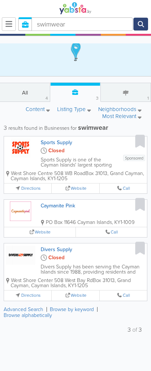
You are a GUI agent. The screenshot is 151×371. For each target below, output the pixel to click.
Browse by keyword (72, 309)
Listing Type (72, 109)
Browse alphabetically (28, 315)
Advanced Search (23, 309)
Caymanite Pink (58, 206)
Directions (31, 188)
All (35, 95)
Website (78, 188)
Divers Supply (56, 249)
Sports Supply (56, 142)
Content (36, 109)
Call (126, 188)
